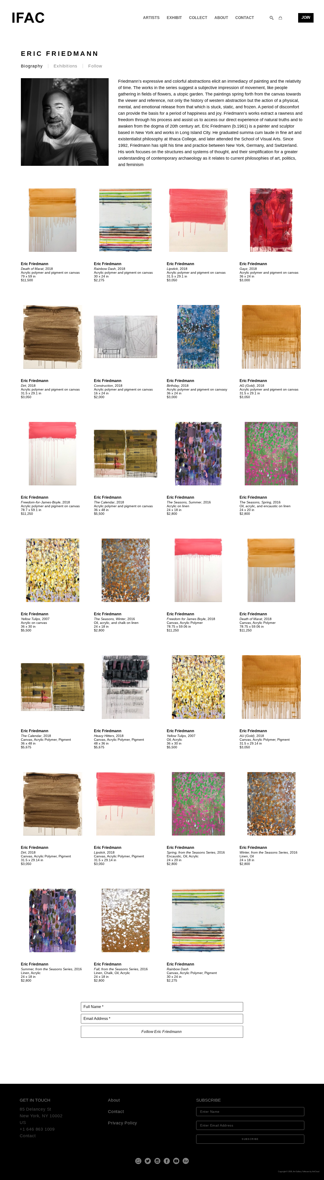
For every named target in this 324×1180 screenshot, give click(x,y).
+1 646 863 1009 (37, 1129)
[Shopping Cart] (280, 18)
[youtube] (176, 1161)
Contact (28, 1136)
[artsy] (138, 1161)
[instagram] (157, 1161)
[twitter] (148, 1161)
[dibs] (186, 1161)
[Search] (271, 18)
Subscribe (250, 1139)
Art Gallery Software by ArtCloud (306, 1171)
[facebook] (167, 1161)
